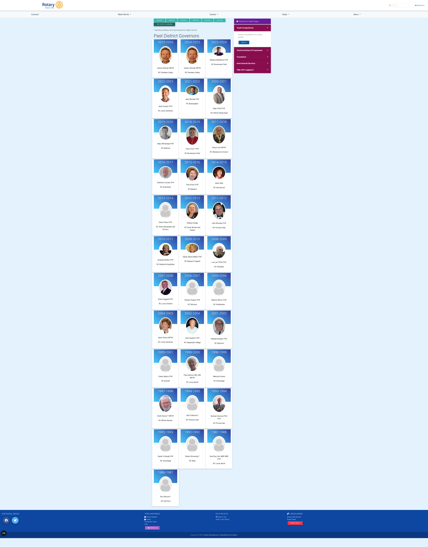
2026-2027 (160, 20)
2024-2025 (183, 20)
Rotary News (291, 519)
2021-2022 (220, 20)
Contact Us (153, 528)
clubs (285, 14)
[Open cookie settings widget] (3, 533)
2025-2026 (172, 20)
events (213, 14)
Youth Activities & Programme (249, 50)
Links (146, 524)
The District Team (150, 522)
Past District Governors (164, 24)
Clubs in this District (222, 519)
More (356, 14)
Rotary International (294, 517)
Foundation (241, 57)
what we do (124, 14)
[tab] (252, 28)
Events (148, 519)
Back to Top (221, 517)
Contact (35, 14)
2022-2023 (208, 20)
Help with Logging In (245, 70)
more (243, 42)
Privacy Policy (295, 523)
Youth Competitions (245, 28)
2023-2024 (196, 20)
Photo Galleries (151, 517)
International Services (246, 63)
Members (420, 5)
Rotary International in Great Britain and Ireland (220, 535)
